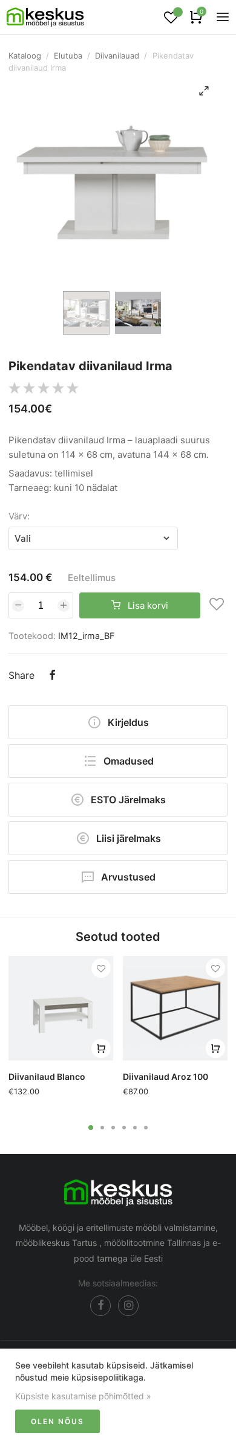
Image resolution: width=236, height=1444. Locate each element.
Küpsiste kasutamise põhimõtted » (83, 1396)
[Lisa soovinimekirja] (216, 605)
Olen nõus (57, 1421)
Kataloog (24, 55)
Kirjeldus (128, 722)
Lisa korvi (146, 605)
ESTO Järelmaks (128, 800)
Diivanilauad (117, 55)
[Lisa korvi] (101, 1048)
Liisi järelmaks (128, 838)
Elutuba (68, 55)
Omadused (128, 761)
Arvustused (128, 877)
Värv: (19, 516)
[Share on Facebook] (52, 676)
